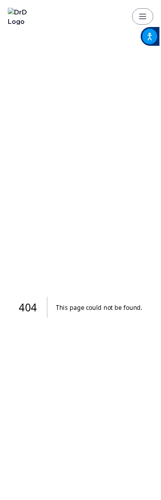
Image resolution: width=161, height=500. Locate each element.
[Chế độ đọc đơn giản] (150, 36)
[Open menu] (142, 16)
